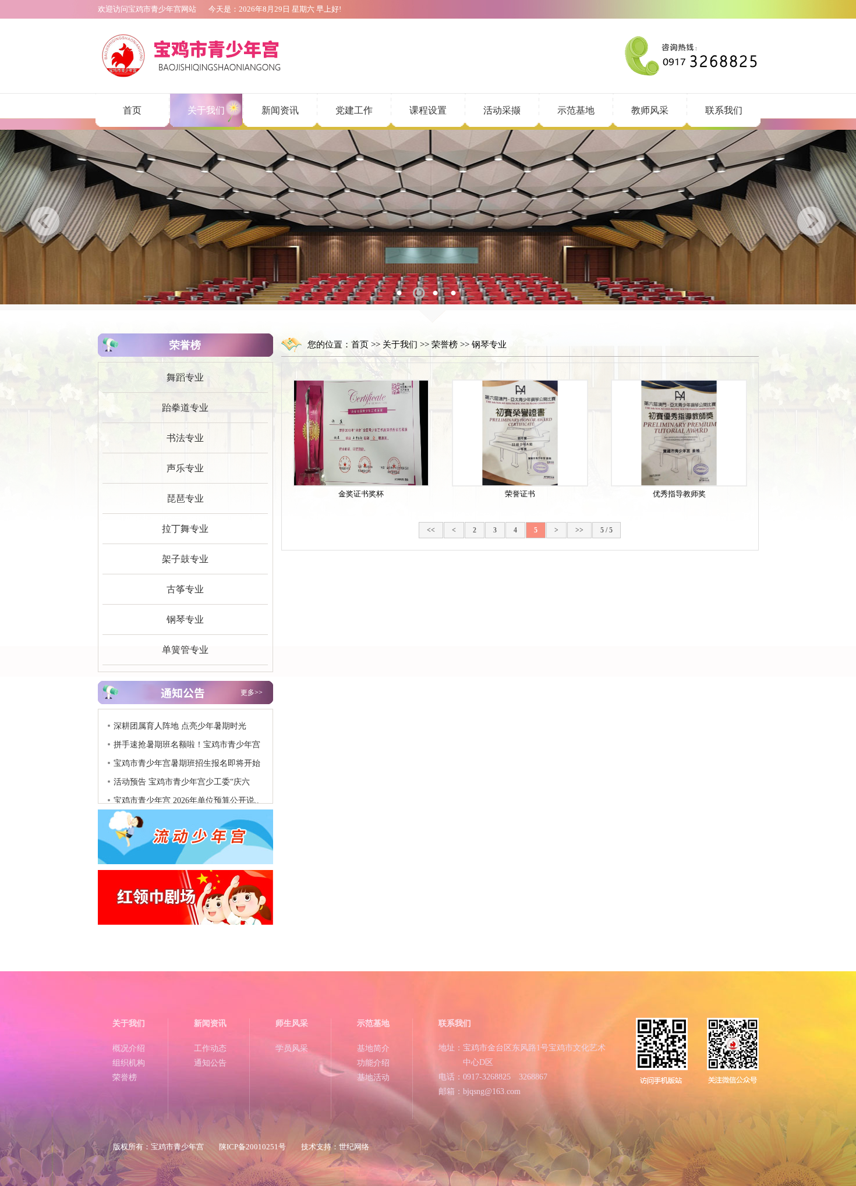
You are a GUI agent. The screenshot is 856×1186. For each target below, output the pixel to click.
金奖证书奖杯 (361, 493)
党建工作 (354, 110)
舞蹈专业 (185, 377)
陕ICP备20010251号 (252, 1146)
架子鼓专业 (185, 559)
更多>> (251, 692)
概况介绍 (128, 1048)
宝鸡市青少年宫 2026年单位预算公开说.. (186, 787)
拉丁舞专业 (185, 529)
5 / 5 (606, 530)
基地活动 (373, 1077)
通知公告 (210, 1063)
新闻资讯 (280, 110)
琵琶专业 (185, 498)
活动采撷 (502, 110)
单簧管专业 (185, 650)
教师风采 (649, 110)
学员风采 (291, 1048)
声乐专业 (185, 468)
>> (579, 530)
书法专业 (185, 438)
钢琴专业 (185, 619)
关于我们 (206, 110)
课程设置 (428, 110)
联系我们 (723, 110)
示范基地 (576, 110)
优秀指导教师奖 (679, 493)
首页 (132, 110)
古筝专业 (185, 589)
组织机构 (128, 1063)
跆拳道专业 (185, 408)
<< (431, 530)
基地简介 (373, 1048)
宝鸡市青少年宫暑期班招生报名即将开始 (187, 749)
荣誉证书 (520, 493)
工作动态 (210, 1048)
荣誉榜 (444, 344)
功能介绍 (373, 1063)
